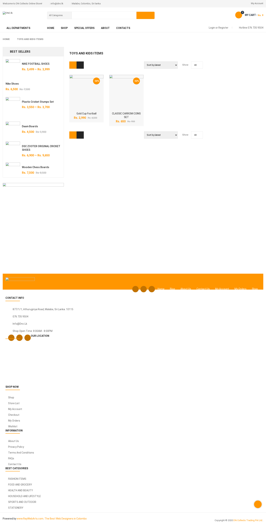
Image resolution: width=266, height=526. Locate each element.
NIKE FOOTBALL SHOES (35, 63)
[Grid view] (73, 65)
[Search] (145, 15)
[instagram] (143, 289)
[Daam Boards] (13, 129)
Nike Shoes (12, 83)
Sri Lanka (59, 309)
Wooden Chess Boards (35, 167)
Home (6, 39)
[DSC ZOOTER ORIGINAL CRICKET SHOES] (13, 149)
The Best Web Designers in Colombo (66, 518)
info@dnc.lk (20, 323)
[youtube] (152, 289)
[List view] (80, 65)
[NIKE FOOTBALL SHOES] (13, 66)
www (20, 518)
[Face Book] (135, 289)
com (40, 518)
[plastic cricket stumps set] (13, 106)
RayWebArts (30, 518)
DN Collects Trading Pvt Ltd (247, 520)
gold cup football (86, 113)
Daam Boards (30, 126)
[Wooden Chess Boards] (13, 169)
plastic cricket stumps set (38, 101)
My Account (257, 3)
